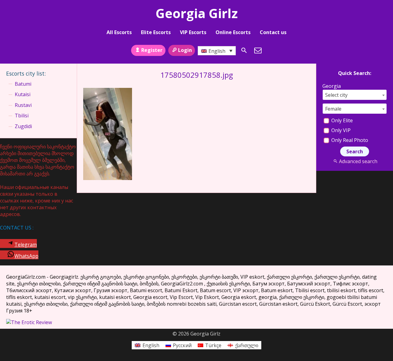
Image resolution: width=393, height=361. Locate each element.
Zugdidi (23, 126)
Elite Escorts (156, 32)
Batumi (23, 83)
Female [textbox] (333, 108)
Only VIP (340, 130)
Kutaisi (22, 94)
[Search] (244, 50)
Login (185, 50)
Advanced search (358, 161)
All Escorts (119, 32)
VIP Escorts (193, 32)
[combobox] (354, 94)
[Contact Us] (257, 50)
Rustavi (23, 105)
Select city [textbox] (336, 95)
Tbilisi (22, 115)
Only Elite (341, 120)
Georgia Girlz (197, 13)
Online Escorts (233, 32)
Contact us (273, 32)
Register (151, 50)
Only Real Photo (349, 140)
